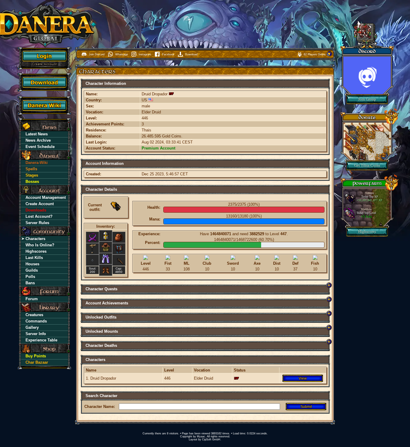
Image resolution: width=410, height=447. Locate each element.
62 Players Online (315, 54)
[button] (329, 55)
